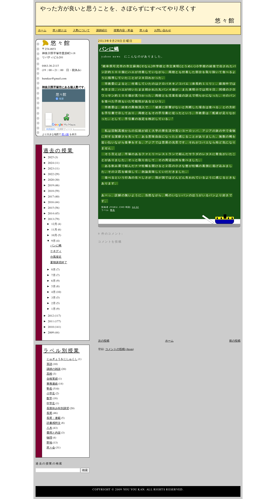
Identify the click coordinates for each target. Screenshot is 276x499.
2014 (51, 213)
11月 (54, 229)
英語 (49, 364)
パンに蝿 (109, 48)
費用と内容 (54, 432)
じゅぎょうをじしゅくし (62, 359)
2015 (51, 208)
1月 (53, 309)
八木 (49, 428)
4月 (53, 292)
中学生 (51, 403)
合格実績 (52, 379)
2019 (51, 185)
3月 (53, 297)
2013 (51, 219)
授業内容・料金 (123, 30)
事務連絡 (52, 383)
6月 (53, 281)
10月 (54, 235)
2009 (51, 332)
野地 (49, 442)
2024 (51, 163)
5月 (53, 286)
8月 (53, 269)
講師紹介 (101, 30)
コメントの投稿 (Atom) (119, 349)
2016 (51, 202)
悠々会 (144, 30)
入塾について (81, 30)
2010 (51, 327)
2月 (53, 303)
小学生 (51, 393)
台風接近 (55, 257)
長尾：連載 (54, 418)
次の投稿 (103, 341)
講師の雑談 (54, 369)
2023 (51, 168)
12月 (54, 224)
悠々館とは (60, 30)
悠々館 (225, 20)
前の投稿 (234, 341)
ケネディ (55, 251)
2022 (51, 174)
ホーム (42, 30)
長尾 (49, 413)
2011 (51, 321)
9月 (53, 241)
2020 (51, 180)
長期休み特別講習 (58, 408)
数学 (49, 398)
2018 (51, 191)
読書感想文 (54, 423)
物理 (49, 437)
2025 (51, 157)
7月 (53, 275)
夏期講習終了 (58, 262)
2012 (51, 315)
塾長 (112, 210)
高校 (49, 374)
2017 (51, 196)
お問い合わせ (162, 30)
